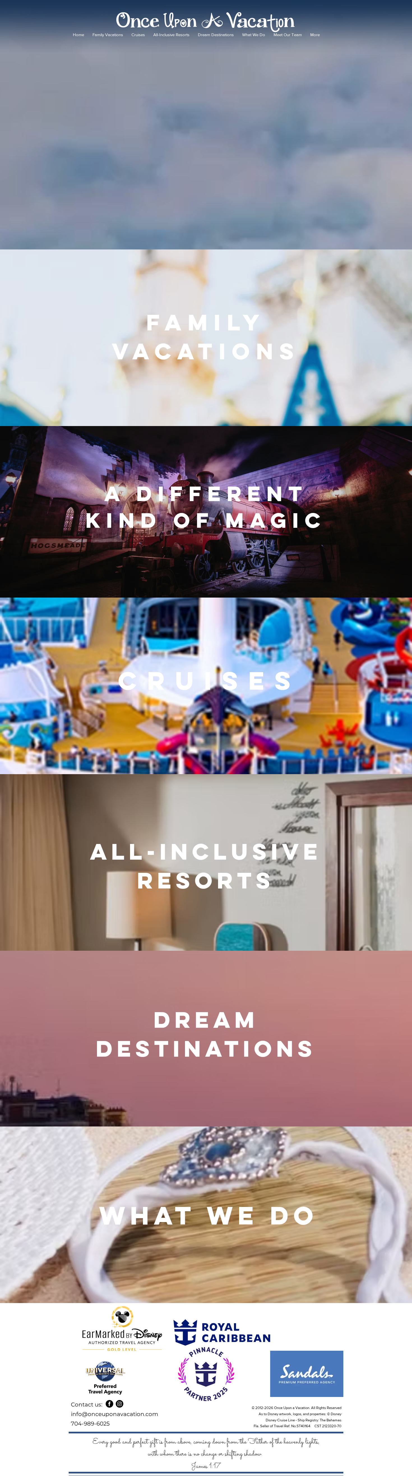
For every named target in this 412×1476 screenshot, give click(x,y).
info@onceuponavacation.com (114, 1414)
